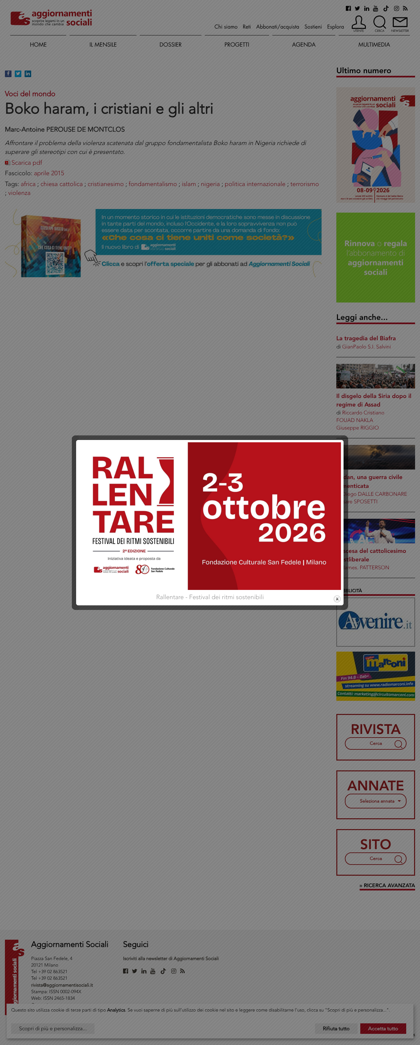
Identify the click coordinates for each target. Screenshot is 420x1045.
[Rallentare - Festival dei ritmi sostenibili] (210, 515)
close (337, 599)
